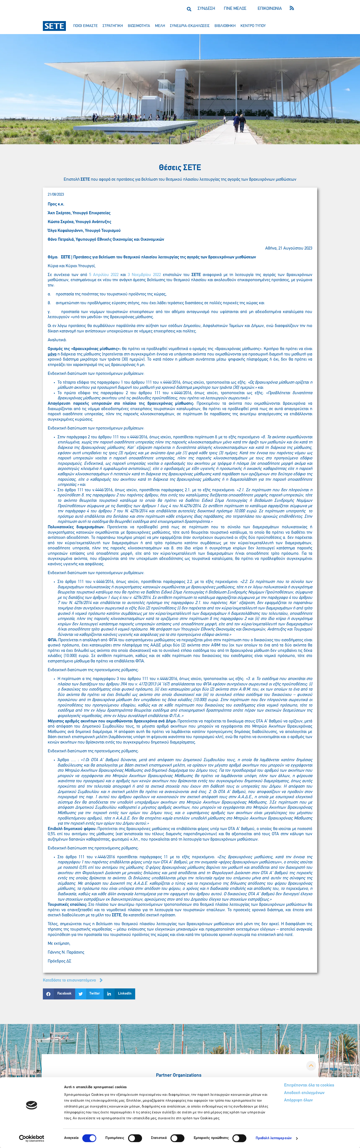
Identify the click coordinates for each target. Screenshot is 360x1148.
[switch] (135, 1138)
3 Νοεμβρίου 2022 (144, 275)
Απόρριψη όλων (298, 1100)
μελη (160, 26)
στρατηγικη (113, 26)
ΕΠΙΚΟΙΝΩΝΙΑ (270, 9)
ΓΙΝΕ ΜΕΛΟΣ (235, 9)
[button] (189, 9)
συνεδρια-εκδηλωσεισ (190, 26)
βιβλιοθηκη (225, 26)
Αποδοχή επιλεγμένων (304, 1093)
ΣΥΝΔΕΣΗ (206, 9)
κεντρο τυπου (253, 26)
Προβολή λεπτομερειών (274, 1138)
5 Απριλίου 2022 (104, 275)
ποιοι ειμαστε (85, 26)
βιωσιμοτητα (139, 26)
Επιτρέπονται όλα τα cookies (309, 1085)
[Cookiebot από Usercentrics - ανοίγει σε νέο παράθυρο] (31, 1138)
